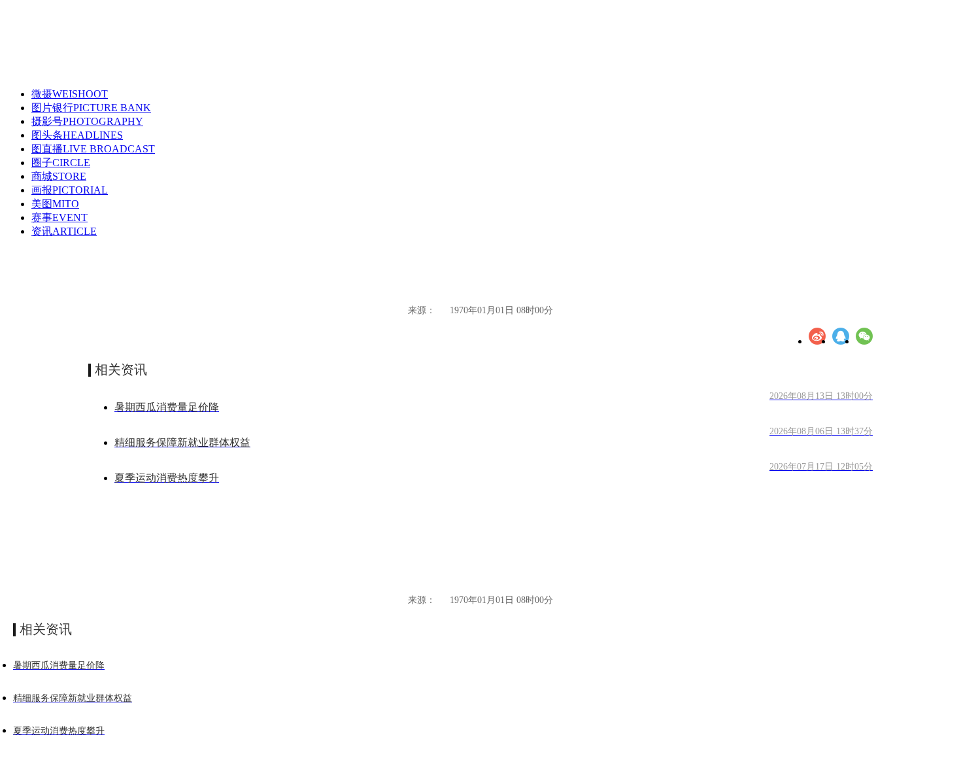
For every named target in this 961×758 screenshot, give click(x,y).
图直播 (93, 148)
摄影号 (87, 121)
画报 (69, 190)
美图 (55, 203)
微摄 (69, 93)
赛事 (59, 217)
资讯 (64, 231)
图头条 (77, 135)
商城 (58, 176)
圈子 (60, 162)
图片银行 (91, 107)
